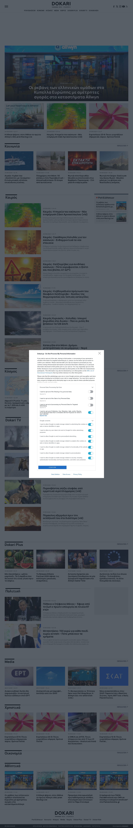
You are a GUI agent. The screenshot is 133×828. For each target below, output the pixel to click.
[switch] (90, 391)
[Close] (100, 354)
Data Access (66, 474)
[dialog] (66, 414)
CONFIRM (52, 467)
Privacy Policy (77, 474)
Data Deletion (55, 474)
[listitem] (66, 387)
